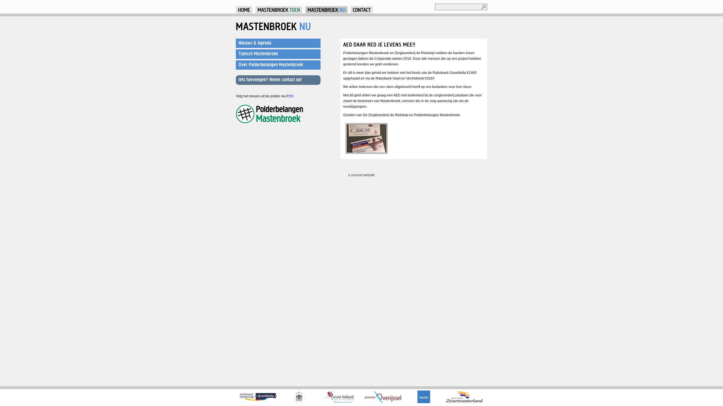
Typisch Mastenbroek (258, 53)
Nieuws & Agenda (255, 42)
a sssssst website (361, 175)
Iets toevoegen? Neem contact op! (270, 79)
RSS (289, 96)
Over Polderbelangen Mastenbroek (271, 64)
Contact (362, 10)
